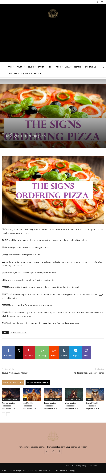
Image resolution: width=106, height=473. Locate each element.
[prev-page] (3, 414)
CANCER (41, 67)
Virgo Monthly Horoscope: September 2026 (71, 406)
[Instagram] (97, 2)
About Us (69, 465)
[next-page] (8, 414)
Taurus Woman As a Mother (14, 373)
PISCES (36, 74)
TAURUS (20, 67)
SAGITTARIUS (90, 67)
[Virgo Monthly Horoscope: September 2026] (74, 394)
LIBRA (67, 67)
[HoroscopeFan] (53, 13)
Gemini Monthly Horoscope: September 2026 (92, 406)
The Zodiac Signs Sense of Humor (88, 373)
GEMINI (31, 67)
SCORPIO (77, 67)
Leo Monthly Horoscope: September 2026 (29, 406)
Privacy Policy (81, 465)
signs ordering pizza (18, 332)
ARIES (10, 67)
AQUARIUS (25, 74)
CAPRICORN (12, 74)
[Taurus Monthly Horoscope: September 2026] (53, 394)
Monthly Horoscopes (10, 399)
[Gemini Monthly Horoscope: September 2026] (95, 394)
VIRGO (58, 67)
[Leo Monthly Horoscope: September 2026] (32, 394)
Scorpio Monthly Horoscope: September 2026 (8, 406)
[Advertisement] (53, 42)
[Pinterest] (102, 2)
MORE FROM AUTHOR (38, 382)
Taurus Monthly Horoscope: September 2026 (50, 406)
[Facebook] (93, 2)
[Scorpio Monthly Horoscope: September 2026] (11, 394)
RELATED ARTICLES (13, 382)
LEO (49, 67)
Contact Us (93, 465)
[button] (102, 67)
